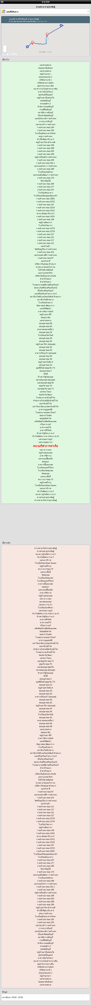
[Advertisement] (45, 522)
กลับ (2, 2)
